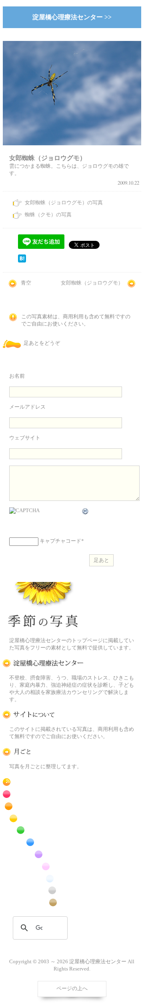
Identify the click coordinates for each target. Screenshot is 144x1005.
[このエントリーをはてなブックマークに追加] (22, 261)
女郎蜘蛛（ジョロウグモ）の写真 (64, 202)
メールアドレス (27, 407)
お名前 (17, 376)
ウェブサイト (24, 438)
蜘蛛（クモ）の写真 (48, 215)
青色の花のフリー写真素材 (43, 842)
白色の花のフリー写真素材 (43, 878)
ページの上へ (72, 988)
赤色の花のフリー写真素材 (43, 794)
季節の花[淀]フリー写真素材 (43, 606)
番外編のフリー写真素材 (43, 902)
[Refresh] (85, 511)
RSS (43, 782)
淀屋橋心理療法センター (43, 663)
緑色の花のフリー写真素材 (43, 830)
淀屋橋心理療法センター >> (72, 17)
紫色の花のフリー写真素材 (43, 854)
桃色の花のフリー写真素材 (43, 866)
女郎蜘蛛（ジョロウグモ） (92, 283)
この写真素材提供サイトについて (43, 715)
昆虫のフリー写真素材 (43, 890)
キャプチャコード (60, 541)
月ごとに (43, 752)
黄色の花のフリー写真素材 (43, 818)
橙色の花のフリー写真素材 (43, 806)
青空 (26, 283)
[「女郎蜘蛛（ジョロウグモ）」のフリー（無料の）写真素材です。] (72, 150)
